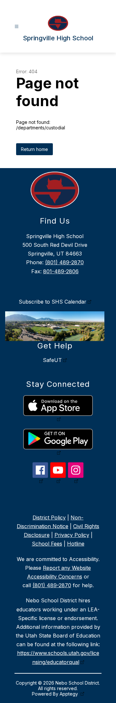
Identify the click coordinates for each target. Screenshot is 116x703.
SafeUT (52, 360)
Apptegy (69, 694)
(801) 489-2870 (64, 262)
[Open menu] (16, 26)
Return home (34, 149)
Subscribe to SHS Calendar (52, 301)
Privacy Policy (71, 535)
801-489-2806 (61, 271)
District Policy (49, 517)
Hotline (75, 543)
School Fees (47, 543)
